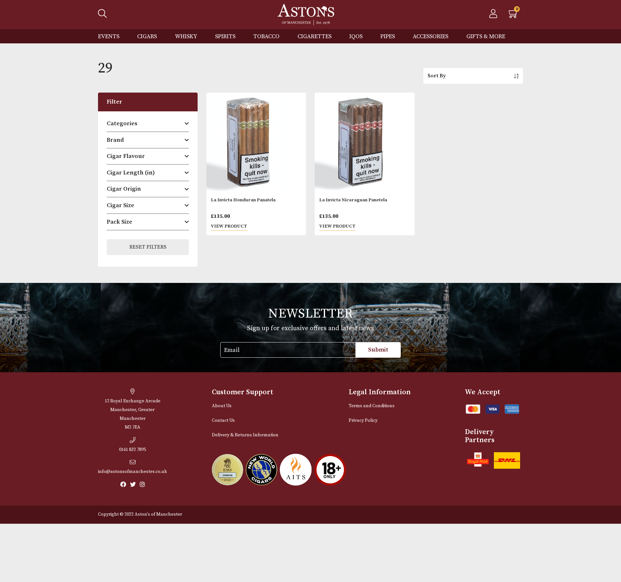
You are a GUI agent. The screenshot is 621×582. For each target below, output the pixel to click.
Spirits (225, 36)
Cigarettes (315, 36)
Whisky (186, 36)
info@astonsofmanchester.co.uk (132, 472)
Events (108, 36)
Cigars (147, 36)
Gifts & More (485, 36)
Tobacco (266, 36)
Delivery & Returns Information (245, 435)
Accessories (430, 36)
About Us (222, 406)
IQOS (356, 36)
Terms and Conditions (372, 406)
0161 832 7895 (132, 450)
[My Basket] (513, 15)
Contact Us (223, 420)
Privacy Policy (363, 420)
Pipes (387, 36)
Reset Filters (148, 247)
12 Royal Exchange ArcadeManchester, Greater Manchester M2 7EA (132, 414)
